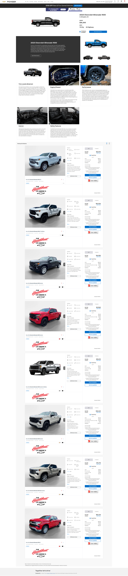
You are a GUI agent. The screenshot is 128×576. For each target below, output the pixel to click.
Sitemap (51, 573)
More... (68, 173)
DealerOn (48, 573)
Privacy (54, 573)
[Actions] (63, 180)
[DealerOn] (38, 573)
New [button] (28, 1)
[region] (93, 165)
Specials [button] (35, 1)
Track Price (93, 155)
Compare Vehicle (97, 244)
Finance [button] (45, 1)
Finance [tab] (97, 148)
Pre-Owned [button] (31, 1)
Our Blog (51, 1)
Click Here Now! (77, 5)
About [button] (49, 1)
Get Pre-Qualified (93, 177)
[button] (26, 2)
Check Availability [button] (93, 175)
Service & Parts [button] (40, 1)
